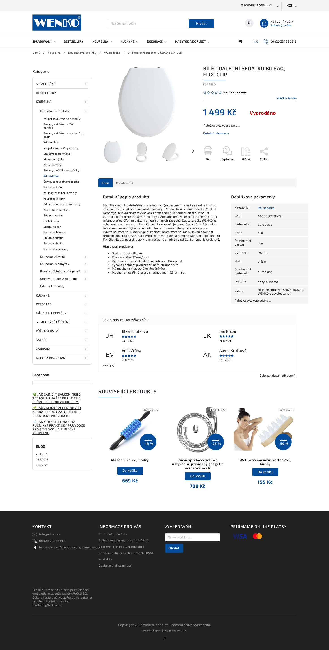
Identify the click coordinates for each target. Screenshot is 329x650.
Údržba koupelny (52, 286)
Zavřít (282, 167)
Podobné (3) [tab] (124, 183)
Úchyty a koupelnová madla (61, 181)
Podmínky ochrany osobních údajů (123, 540)
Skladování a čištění (52, 322)
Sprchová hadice (54, 243)
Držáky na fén (52, 226)
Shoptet (157, 630)
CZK (290, 5)
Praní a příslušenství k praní (60, 271)
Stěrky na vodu (53, 215)
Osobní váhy (51, 221)
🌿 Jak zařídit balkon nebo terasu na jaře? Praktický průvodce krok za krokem (56, 398)
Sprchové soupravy (55, 249)
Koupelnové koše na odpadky (62, 118)
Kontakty (105, 559)
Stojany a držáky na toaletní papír (61, 134)
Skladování (45, 84)
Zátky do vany (52, 165)
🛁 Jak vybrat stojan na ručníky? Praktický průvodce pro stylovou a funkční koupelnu (58, 427)
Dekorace (43, 304)
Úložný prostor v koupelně (59, 278)
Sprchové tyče (52, 187)
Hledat (201, 23)
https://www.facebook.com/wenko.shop (69, 547)
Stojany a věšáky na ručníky (61, 170)
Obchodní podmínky (256, 5)
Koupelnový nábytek (54, 264)
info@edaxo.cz (49, 534)
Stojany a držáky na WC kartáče (58, 125)
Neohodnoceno (235, 92)
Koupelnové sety (54, 198)
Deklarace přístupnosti (115, 565)
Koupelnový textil (52, 257)
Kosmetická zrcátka (55, 210)
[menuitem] (45, 41)
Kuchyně (43, 295)
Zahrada (43, 349)
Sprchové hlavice (54, 232)
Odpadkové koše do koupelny (62, 204)
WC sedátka (51, 176)
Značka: (287, 98)
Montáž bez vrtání (51, 357)
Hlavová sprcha (53, 237)
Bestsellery (46, 93)
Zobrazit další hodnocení (277, 375)
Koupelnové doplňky (54, 111)
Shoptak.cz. (179, 630)
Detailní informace (216, 133)
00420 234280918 (52, 541)
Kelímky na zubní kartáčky (60, 193)
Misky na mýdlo (53, 159)
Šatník (41, 340)
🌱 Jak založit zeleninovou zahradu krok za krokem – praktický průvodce (56, 411)
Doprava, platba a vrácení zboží (121, 546)
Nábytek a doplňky (51, 313)
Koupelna (43, 101)
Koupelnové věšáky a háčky (61, 148)
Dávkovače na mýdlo (56, 153)
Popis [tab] (105, 183)
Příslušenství (47, 331)
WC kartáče (50, 142)
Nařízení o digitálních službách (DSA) (125, 553)
